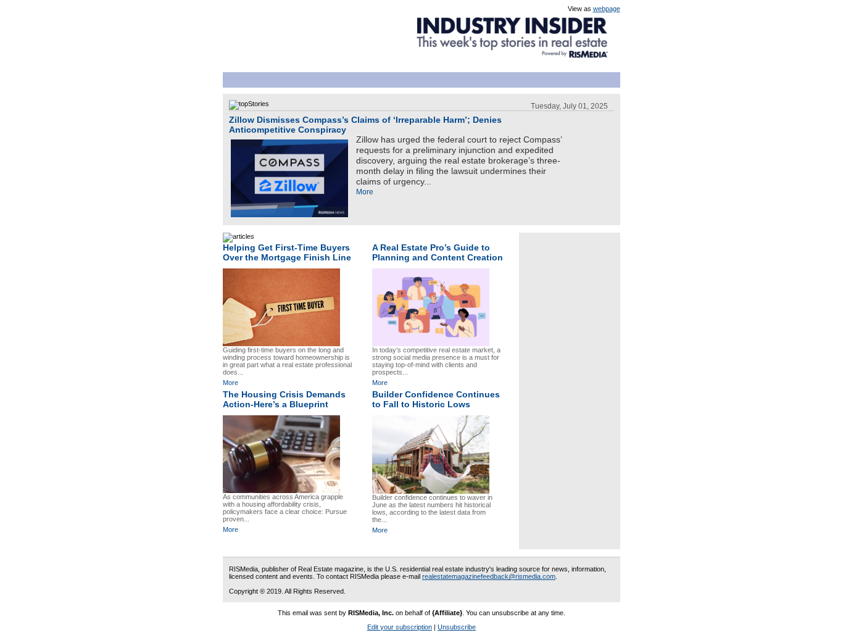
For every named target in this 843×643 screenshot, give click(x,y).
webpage (606, 8)
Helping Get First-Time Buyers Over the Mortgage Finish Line (287, 252)
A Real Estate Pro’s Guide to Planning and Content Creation (437, 252)
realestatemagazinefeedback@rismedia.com (488, 576)
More (364, 192)
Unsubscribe (457, 627)
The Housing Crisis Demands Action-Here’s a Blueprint (284, 399)
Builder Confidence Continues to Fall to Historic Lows (436, 399)
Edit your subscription (399, 627)
